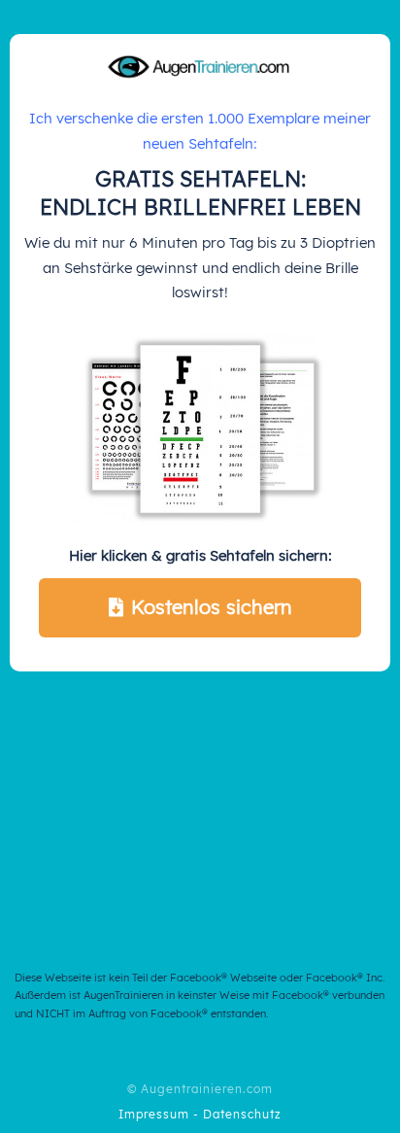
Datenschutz (242, 1114)
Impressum (153, 1114)
